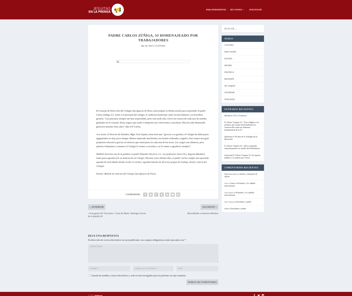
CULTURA (160, 45)
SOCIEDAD (229, 92)
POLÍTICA (229, 72)
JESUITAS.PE (255, 10)
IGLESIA (228, 59)
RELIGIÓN (229, 79)
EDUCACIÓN (230, 52)
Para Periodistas (216, 10)
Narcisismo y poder (243, 202)
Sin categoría (229, 86)
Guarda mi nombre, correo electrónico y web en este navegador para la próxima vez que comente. (138, 275)
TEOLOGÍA (229, 99)
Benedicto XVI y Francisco (235, 116)
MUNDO (228, 65)
